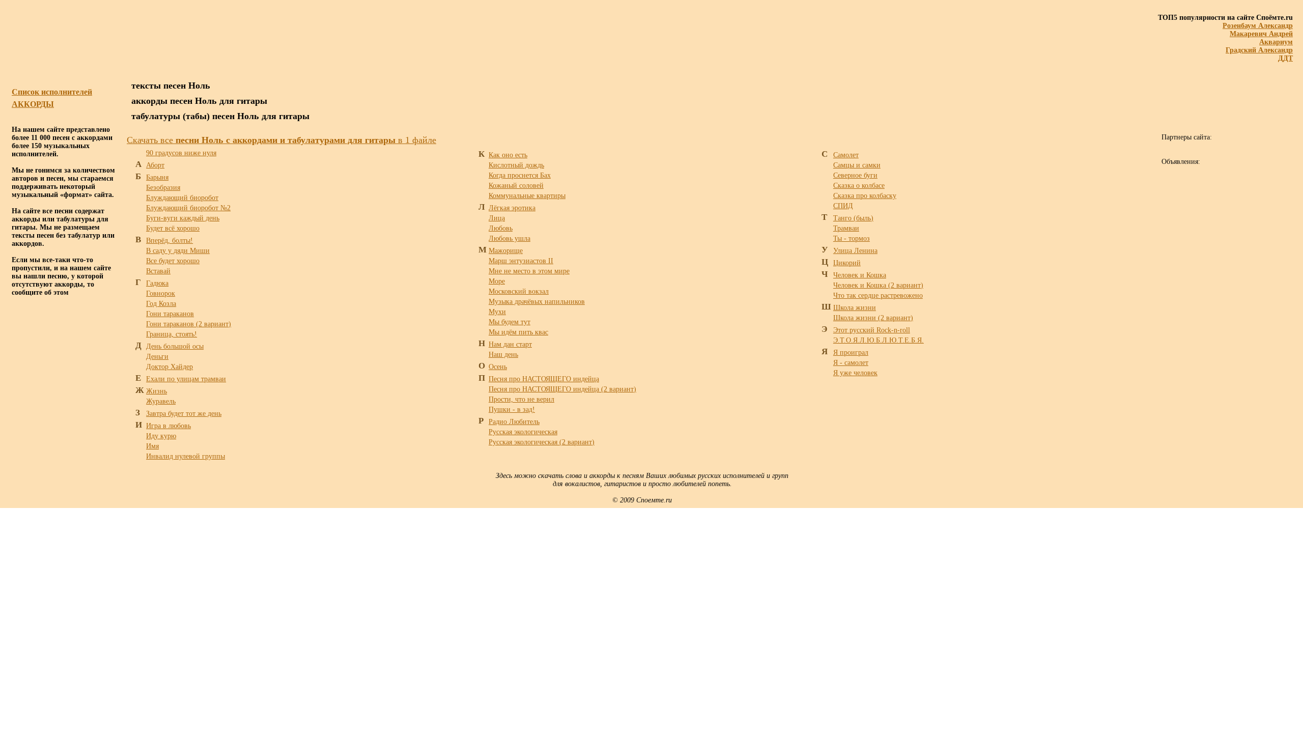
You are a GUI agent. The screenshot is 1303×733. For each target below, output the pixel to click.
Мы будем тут (509, 322)
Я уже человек (855, 373)
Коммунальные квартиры (527, 196)
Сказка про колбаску (864, 196)
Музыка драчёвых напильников (537, 301)
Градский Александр (1259, 50)
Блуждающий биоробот (182, 198)
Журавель (161, 401)
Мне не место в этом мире (529, 271)
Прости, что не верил (521, 399)
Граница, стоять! (171, 334)
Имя (152, 446)
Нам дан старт (510, 344)
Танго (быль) (853, 218)
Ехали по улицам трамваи (186, 379)
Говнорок (160, 293)
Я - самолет (850, 362)
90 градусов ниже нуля (181, 153)
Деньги (157, 356)
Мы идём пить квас (518, 332)
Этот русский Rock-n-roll (871, 330)
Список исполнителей (52, 92)
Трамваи (846, 228)
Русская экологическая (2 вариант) (541, 442)
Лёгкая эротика (512, 208)
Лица (497, 218)
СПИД (843, 206)
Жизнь (156, 391)
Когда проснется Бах (520, 175)
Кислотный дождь (516, 165)
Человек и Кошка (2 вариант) (878, 285)
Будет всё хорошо (173, 228)
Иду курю (161, 436)
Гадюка (157, 283)
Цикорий (847, 263)
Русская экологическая (523, 432)
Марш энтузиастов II (521, 261)
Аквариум (1276, 42)
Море (497, 281)
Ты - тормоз (851, 238)
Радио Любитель (514, 422)
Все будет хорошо (173, 261)
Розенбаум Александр (1258, 26)
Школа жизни (854, 308)
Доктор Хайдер (169, 367)
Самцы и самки (857, 165)
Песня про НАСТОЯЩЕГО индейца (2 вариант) (562, 389)
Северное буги (855, 175)
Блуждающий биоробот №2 (188, 208)
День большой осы (175, 346)
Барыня (157, 177)
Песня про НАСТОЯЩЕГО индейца (544, 379)
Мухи (497, 312)
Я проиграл (850, 352)
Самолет (846, 155)
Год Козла (161, 303)
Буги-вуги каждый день (182, 218)
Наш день (503, 354)
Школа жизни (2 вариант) (873, 318)
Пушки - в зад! (512, 409)
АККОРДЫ (33, 104)
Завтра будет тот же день (183, 413)
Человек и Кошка (859, 275)
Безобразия (163, 187)
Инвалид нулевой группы (185, 456)
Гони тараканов (170, 314)
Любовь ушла (509, 238)
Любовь (501, 228)
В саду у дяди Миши (178, 251)
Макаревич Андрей (1261, 34)
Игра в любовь (168, 426)
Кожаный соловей (516, 185)
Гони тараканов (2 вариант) (188, 324)
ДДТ (1285, 58)
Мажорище (506, 251)
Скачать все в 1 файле (281, 140)
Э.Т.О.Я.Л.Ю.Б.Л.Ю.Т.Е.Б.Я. (878, 340)
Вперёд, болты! (169, 240)
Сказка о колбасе (859, 185)
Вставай (158, 271)
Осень (498, 367)
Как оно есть (508, 155)
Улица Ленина (855, 251)
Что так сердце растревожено (878, 295)
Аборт (155, 165)
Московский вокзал (519, 291)
